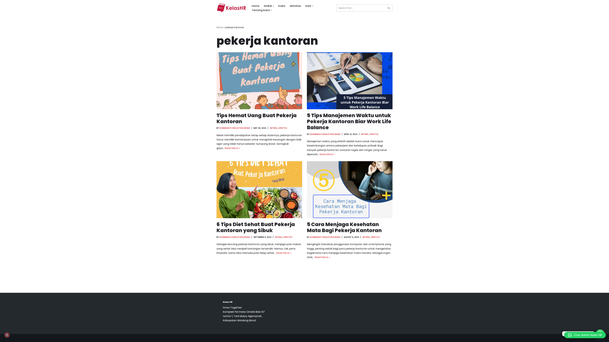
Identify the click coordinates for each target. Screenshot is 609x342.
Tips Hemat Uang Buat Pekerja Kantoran (256, 118)
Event (281, 6)
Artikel (273, 128)
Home (255, 6)
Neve (219, 338)
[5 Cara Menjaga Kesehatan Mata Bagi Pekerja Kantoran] (350, 189)
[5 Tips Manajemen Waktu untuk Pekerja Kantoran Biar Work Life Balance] (350, 80)
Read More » (232, 148)
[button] (273, 6)
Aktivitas (295, 6)
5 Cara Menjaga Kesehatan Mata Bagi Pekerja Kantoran (344, 227)
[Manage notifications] (7, 335)
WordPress (247, 338)
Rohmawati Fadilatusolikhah (234, 128)
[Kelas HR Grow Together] (231, 8)
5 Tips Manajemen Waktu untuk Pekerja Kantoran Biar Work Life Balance (349, 121)
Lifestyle (282, 128)
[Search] (389, 8)
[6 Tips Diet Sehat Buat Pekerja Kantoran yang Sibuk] (259, 189)
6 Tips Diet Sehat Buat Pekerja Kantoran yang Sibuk (255, 227)
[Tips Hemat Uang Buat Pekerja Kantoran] (259, 80)
